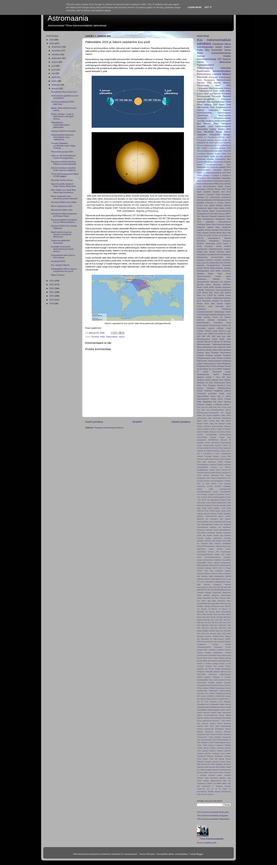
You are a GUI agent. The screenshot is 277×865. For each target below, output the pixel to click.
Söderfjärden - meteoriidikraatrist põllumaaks (60, 125)
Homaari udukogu (219, 505)
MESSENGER (222, 590)
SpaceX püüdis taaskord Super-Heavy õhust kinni (63, 185)
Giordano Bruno (206, 497)
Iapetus (217, 511)
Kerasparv (226, 99)
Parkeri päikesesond (223, 655)
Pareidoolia (212, 655)
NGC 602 (210, 622)
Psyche (206, 268)
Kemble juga (218, 535)
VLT (206, 197)
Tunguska (212, 751)
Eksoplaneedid (203, 96)
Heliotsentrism (222, 503)
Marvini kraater (210, 603)
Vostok (215, 772)
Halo (229, 500)
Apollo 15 (207, 429)
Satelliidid (201, 102)
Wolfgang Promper (223, 786)
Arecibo (213, 233)
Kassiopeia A (224, 320)
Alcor (210, 418)
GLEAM (210, 486)
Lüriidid (212, 263)
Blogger (199, 854)
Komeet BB (201, 546)
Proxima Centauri (224, 358)
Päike (102, 337)
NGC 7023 (227, 625)
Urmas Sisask (225, 762)
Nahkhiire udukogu (204, 350)
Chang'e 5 (216, 175)
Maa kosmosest (216, 88)
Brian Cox (201, 295)
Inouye (215, 317)
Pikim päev (207, 661)
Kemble (209, 535)
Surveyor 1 (217, 721)
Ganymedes (202, 129)
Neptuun (227, 110)
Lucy (199, 263)
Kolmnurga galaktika (205, 159)
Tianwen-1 (201, 195)
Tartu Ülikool (217, 740)
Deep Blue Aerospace (206, 462)
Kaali (229, 522)
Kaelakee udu (215, 527)
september (57, 58)
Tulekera (213, 748)
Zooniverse (201, 789)
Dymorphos (201, 178)
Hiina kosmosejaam (205, 181)
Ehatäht (212, 472)
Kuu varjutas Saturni (60, 265)
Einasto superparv (222, 472)
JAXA (228, 129)
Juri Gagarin (225, 317)
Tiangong (212, 385)
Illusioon (206, 513)
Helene (213, 503)
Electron (206, 475)
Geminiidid (202, 118)
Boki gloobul (225, 293)
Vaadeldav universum (223, 764)
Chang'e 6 (226, 175)
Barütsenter (215, 442)
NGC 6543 (210, 625)
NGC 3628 (217, 347)
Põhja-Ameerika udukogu (220, 268)
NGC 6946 (218, 625)
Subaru (211, 274)
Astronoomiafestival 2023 (207, 200)
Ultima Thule (211, 225)
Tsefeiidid (227, 745)
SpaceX (227, 59)
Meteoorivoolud (224, 80)
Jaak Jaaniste (225, 519)
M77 (209, 590)
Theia (204, 385)
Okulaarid (227, 641)
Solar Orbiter (215, 271)
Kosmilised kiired (222, 323)
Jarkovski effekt (202, 522)
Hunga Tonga (207, 508)
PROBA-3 (220, 650)
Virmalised (226, 94)
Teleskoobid (202, 115)
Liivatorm (207, 579)
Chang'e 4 (207, 175)
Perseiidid (216, 96)
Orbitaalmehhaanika (204, 647)
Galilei (211, 489)
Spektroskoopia (203, 374)
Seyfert (205, 372)
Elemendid (214, 475)
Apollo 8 (200, 432)
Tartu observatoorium (204, 740)
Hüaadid (216, 508)
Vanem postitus (180, 421)
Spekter (214, 712)
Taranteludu (227, 737)
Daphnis (228, 459)
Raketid (217, 94)
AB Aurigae (226, 413)
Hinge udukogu (203, 317)
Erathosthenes (221, 478)
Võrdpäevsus (201, 783)
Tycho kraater (225, 753)
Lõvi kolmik (218, 334)
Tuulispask (216, 753)
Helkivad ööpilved (223, 205)
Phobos (218, 189)
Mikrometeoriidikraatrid (222, 344)
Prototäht (227, 162)
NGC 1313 (214, 620)
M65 (198, 590)
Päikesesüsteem (205, 65)
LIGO (220, 568)
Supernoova (203, 71)
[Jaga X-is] (117, 332)
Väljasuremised (215, 781)
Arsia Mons (221, 432)
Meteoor (227, 83)
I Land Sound (225, 508)
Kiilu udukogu (225, 156)
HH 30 (201, 500)
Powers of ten (225, 663)
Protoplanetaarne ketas (206, 358)
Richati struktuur (203, 688)
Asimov (228, 432)
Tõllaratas (208, 391)
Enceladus (201, 241)
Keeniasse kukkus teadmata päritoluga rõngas (64, 215)
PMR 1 (206, 650)
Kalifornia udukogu (206, 320)
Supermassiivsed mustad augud (214, 276)
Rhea (208, 366)
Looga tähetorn (216, 579)
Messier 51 (226, 609)
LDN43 (214, 568)
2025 (52, 43)
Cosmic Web (226, 456)
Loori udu (209, 214)
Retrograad (201, 685)
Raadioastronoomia (214, 165)
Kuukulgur (227, 557)
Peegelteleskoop (213, 265)
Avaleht (137, 421)
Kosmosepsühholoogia (205, 554)
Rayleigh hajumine (215, 682)
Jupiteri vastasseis (207, 110)
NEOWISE (208, 132)
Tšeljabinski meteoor (222, 391)
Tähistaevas (202, 88)
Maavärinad (217, 592)
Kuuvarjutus (209, 80)
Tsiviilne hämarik (203, 748)
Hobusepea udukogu (205, 140)
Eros (229, 478)
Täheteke (216, 279)
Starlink (216, 374)
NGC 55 (204, 622)
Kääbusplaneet (214, 565)
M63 (229, 587)
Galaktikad (217, 44)
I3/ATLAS (200, 511)
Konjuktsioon (220, 159)
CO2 (216, 448)
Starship (200, 83)
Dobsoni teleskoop (224, 464)
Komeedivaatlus (203, 323)
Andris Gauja (209, 423)
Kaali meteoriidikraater (205, 524)
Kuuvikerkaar (208, 560)
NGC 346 (222, 620)
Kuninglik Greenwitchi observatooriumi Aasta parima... (62, 249)
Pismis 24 (215, 661)
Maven (218, 603)
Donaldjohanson (202, 470)
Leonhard (209, 260)
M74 (205, 590)
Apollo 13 (200, 429)
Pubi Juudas (219, 666)
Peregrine (227, 355)
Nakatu (199, 631)
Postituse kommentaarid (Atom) (108, 428)
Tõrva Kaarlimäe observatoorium (214, 222)
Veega (212, 396)
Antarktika (207, 426)
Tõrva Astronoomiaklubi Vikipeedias (213, 819)
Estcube (200, 481)
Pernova (200, 661)
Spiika (219, 712)
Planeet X (200, 663)
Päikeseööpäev (225, 674)
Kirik (213, 541)
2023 (52, 284)
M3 (225, 263)
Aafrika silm (201, 415)
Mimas (199, 347)
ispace (208, 285)
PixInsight (222, 661)
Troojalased (219, 745)
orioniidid (214, 230)
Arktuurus (212, 432)
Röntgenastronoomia (223, 693)
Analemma (226, 287)
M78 (212, 590)
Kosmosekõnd (202, 325)
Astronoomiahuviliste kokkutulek (209, 151)
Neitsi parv (219, 631)
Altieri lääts (220, 421)
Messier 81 (208, 342)
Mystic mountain (217, 617)
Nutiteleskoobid (218, 636)
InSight (199, 252)
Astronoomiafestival (215, 102)
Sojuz (199, 219)
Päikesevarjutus (205, 68)
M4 (222, 587)
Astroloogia (209, 290)
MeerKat (200, 342)
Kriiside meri (219, 554)
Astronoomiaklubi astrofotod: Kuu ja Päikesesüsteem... (64, 221)
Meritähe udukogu (203, 606)
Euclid (217, 154)
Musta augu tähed (203, 617)
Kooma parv (226, 546)
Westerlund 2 (207, 786)
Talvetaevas (201, 279)
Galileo (206, 156)
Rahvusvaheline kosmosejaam (214, 113)
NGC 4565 (226, 347)
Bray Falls (227, 233)
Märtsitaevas (208, 347)
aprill (54, 77)
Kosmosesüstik (217, 257)
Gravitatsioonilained (205, 312)
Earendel (200, 472)
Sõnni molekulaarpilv (223, 726)
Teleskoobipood (220, 742)
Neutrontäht (218, 162)
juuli (54, 66)
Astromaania (68, 18)
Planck (228, 661)
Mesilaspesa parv (217, 606)
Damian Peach (214, 459)
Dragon (212, 470)
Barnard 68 (226, 440)
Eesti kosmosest (204, 301)
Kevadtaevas (226, 255)
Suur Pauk (226, 192)
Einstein (227, 238)
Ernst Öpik (210, 304)
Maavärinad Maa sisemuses (64, 92)
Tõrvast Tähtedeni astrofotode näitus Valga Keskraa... (63, 145)
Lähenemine (209, 582)
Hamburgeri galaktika (208, 315)
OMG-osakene (218, 639)
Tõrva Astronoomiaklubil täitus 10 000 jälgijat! (64, 175)
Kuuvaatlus (201, 328)
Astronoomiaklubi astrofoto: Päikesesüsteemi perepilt (63, 163)
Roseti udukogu (218, 366)
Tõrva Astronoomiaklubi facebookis (213, 812)
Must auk (208, 94)
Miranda (212, 612)
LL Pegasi (227, 568)
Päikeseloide (202, 361)
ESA (209, 178)
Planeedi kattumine (217, 216)
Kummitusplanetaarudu (213, 557)
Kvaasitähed (226, 560)
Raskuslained (201, 682)
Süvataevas (201, 734)
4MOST (228, 410)
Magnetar (200, 265)
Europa (200, 205)
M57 (208, 336)
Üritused (210, 794)
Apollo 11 (201, 173)
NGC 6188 (201, 625)
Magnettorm (226, 592)
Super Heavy (224, 274)
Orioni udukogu (204, 104)
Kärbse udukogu (213, 563)
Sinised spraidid (225, 707)
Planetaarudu (203, 85)
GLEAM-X (217, 486)
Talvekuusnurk (202, 737)
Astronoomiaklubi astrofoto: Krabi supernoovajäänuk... (64, 169)
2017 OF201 (222, 407)
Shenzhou (227, 702)
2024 (52, 281)
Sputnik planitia (225, 715)
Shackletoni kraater (221, 372)
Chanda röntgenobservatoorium (218, 298)
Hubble (222, 208)
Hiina (209, 83)
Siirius (228, 216)
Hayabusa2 (222, 315)
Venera (207, 230)
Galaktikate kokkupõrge (221, 178)
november (56, 50)
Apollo (222, 91)
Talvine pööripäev (214, 737)
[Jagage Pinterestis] (123, 332)
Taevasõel (227, 734)
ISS (219, 59)
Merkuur (226, 74)
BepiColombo (225, 115)
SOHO (203, 696)
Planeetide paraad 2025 (62, 152)
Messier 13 (205, 609)
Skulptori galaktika (213, 710)
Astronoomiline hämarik (206, 437)
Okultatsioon (201, 644)
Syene (219, 723)
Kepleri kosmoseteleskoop (220, 211)
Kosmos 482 (213, 552)
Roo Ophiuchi (210, 693)
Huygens (227, 249)
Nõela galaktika (224, 350)
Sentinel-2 (214, 699)
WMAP (219, 783)
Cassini (200, 94)
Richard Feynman (224, 685)
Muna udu (217, 614)
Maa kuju (221, 336)
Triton (228, 219)
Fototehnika (201, 486)
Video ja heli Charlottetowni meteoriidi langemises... (63, 157)
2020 (52, 296)
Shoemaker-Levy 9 (204, 704)
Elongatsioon (201, 478)
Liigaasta (200, 579)
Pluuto (219, 132)
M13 (222, 263)
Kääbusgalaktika (202, 565)
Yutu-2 (220, 402)
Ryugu (199, 369)
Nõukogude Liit (206, 639)
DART (228, 137)
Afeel (199, 233)
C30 (212, 448)
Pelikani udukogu (225, 658)
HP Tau (207, 500)
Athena (205, 293)
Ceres (217, 453)
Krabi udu (227, 140)
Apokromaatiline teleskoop (221, 426)
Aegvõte (218, 287)
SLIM (229, 189)
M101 (216, 214)
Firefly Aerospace (205, 246)
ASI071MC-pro (225, 230)
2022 (52, 288)
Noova (221, 214)
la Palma (223, 789)
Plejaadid (226, 96)
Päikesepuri (213, 674)
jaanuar (55, 88)
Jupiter (218, 47)
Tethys (228, 742)
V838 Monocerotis (203, 764)
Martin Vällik (225, 339)
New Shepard (211, 633)
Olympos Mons (203, 353)
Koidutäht (204, 543)
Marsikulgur (208, 162)
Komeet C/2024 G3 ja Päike (63, 202)
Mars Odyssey (220, 598)
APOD (211, 287)
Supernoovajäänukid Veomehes (60, 241)
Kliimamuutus (202, 257)
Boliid (228, 91)
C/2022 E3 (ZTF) (204, 236)
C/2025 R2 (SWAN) (215, 295)
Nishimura (200, 636)
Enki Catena (211, 478)
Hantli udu (214, 156)
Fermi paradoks (224, 483)
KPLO (225, 522)
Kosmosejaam (226, 552)
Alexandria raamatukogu (222, 418)
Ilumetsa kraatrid (216, 513)
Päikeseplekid (205, 91)
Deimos (228, 203)
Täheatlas (210, 388)
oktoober (56, 54)
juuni (54, 70)
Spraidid (216, 192)
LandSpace (219, 571)
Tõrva (219, 145)
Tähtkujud (227, 756)
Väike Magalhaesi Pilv (206, 402)
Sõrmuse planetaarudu (205, 729)
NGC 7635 (218, 628)
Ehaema (206, 472)
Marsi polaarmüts (218, 601)
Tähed (200, 62)
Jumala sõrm (217, 522)
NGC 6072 (219, 622)
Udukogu (200, 197)
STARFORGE (220, 696)
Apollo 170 (221, 429)
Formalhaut (201, 309)
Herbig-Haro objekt (205, 208)
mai (54, 73)
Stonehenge (226, 718)
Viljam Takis (208, 772)
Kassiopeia (227, 533)
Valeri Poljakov (221, 767)
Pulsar (199, 165)
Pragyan (209, 666)
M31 (229, 263)
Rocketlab (200, 693)
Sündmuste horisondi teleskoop (218, 732)
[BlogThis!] (115, 332)
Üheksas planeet (222, 404)
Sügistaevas (220, 219)
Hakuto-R (223, 500)
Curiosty (220, 203)
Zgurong (227, 402)
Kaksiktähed (202, 255)
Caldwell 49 (201, 451)
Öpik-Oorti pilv (202, 794)
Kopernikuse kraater (205, 549)
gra (208, 789)
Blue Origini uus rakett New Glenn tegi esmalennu (63, 191)
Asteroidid (225, 68)
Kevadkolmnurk (213, 255)
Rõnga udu (207, 369)
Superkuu (227, 143)
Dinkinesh (213, 464)
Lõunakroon (217, 584)
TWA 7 (208, 734)
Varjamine (214, 282)
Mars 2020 (223, 85)
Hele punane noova (204, 503)
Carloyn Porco (225, 451)
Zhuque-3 (201, 404)
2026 (52, 40)
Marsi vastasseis (215, 143)
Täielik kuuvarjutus (223, 195)
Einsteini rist (217, 301)
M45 (203, 336)
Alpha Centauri (58, 275)
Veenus (201, 56)
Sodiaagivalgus (203, 271)
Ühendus (216, 285)
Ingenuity (218, 140)
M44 (225, 587)
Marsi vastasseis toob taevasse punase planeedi (64, 197)
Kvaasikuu (217, 560)
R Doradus (226, 677)
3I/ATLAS (227, 170)
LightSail (228, 576)
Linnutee (216, 74)
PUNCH (228, 650)
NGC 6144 (227, 622)
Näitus (215, 350)
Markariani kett (208, 598)
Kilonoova (208, 541)
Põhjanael (216, 677)
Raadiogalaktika (202, 680)
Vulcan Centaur (224, 399)
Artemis (217, 83)
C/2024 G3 (216, 236)
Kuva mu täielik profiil (206, 843)
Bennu (219, 233)
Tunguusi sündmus (204, 753)
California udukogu (213, 451)
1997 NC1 (204, 407)
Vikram (213, 399)
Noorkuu (208, 636)
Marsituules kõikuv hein (61, 210)
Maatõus (208, 592)
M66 (202, 590)
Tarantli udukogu (211, 380)
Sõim (206, 726)
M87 (214, 336)
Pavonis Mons (202, 658)
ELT (229, 470)
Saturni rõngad (205, 699)
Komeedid (217, 50)
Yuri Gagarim (225, 282)
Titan (216, 124)
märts (54, 81)
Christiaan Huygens (211, 456)
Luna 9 (201, 582)
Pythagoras (201, 671)
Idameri (224, 511)
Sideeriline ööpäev (218, 704)
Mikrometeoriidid (203, 344)
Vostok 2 (221, 772)
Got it (208, 7)
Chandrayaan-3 (214, 238)
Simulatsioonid (214, 707)
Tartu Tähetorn (225, 380)
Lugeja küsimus (218, 331)
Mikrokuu (227, 342)
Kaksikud (209, 530)
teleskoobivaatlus (222, 71)
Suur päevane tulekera (206, 723)
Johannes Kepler (224, 252)
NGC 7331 (210, 628)
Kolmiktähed (226, 543)
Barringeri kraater (203, 442)
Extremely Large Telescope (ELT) (214, 306)
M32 (218, 587)
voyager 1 (210, 404)
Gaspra (215, 492)
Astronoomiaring (225, 434)
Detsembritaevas (203, 464)
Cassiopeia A (209, 453)
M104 (217, 263)
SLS (214, 369)
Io (214, 181)
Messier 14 (216, 609)
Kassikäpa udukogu (214, 533)
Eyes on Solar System (207, 483)
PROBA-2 (213, 650)
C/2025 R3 (207, 448)
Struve (199, 721)
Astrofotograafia (205, 47)
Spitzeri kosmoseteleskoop (207, 715)
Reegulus (227, 682)
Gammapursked (225, 489)
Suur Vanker (226, 721)
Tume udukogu (202, 751)
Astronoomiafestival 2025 (220, 148)
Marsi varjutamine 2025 (62, 206)
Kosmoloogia (201, 552)
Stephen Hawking (203, 718)
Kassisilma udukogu (223, 181)
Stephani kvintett (204, 377)
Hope (216, 208)
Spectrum (206, 712)
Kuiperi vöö (226, 325)
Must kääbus (226, 614)
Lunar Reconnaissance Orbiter (210, 186)
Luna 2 (224, 579)
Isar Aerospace (212, 519)
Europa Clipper (224, 304)
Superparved (207, 721)
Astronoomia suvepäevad (220, 197)
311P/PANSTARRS (217, 410)
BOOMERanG (213, 440)
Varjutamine (214, 134)
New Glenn (201, 633)
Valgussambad (203, 396)
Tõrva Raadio (202, 759)
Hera (229, 315)
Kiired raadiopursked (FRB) (208, 184)
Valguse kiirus (213, 227)
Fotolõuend (226, 309)
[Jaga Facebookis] (120, 332)
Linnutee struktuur (205, 121)
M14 (214, 587)
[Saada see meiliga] (112, 332)
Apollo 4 (228, 429)
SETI (198, 696)
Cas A (199, 453)
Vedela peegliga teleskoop (209, 770)
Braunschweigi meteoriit (212, 445)
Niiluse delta (221, 633)
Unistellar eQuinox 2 (212, 762)
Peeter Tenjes (213, 658)
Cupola (205, 459)
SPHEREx (210, 696)
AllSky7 (199, 421)
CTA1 (220, 448)
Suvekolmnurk (208, 219)
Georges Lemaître (207, 494)
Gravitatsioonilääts (222, 118)
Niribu (229, 633)
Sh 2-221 (204, 702)
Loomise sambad (204, 331)
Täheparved (201, 756)
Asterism (200, 434)
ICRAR (211, 511)
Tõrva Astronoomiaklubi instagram (212, 815)
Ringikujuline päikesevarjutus (220, 691)
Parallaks (215, 353)
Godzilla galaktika (219, 497)
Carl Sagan (219, 104)
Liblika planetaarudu (216, 576)
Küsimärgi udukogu (204, 568)
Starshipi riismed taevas (62, 180)
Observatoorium (207, 641)
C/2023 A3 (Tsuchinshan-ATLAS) (211, 137)
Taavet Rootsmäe (217, 734)
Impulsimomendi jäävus (214, 516)
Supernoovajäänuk (205, 99)
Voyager (227, 134)
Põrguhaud (201, 366)
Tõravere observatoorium (207, 145)
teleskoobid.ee (202, 791)
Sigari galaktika (204, 192)
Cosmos (200, 459)
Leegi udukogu (225, 184)
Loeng (228, 328)
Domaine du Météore (221, 467)
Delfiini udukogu (224, 462)
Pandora (200, 652)
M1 (225, 334)
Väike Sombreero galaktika (215, 778)
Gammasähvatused (204, 492)
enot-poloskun (181, 854)
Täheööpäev (218, 756)
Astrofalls (200, 290)
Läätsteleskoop (220, 582)
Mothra (199, 614)
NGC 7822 (227, 628)
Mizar (218, 612)
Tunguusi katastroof (224, 751)
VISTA (213, 764)
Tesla (199, 385)
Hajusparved (214, 500)
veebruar (56, 85)
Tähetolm (209, 756)
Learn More (195, 7)
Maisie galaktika (203, 595)
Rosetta (228, 366)
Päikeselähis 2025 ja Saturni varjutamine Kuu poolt (64, 270)
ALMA (205, 287)
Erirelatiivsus (214, 241)
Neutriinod (227, 631)
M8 (216, 590)
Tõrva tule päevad (216, 759)
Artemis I (205, 148)
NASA (228, 102)
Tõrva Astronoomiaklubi (219, 126)
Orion (199, 80)
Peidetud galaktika (213, 355)
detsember (57, 47)
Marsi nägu (206, 601)
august (55, 62)
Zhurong (200, 285)
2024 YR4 (205, 410)
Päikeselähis (112, 337)
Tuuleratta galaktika (218, 167)
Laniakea (206, 573)
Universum (220, 225)
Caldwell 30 (227, 448)
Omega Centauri (222, 644)
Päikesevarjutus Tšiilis (212, 364)
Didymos (210, 154)
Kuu (200, 40)
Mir (207, 612)
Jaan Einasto (202, 211)
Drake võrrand (221, 470)
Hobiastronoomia (215, 249)
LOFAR (199, 571)
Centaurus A (210, 203)
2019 (52, 300)
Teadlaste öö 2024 (207, 742)
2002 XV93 (213, 407)
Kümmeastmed (225, 565)
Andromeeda (225, 77)
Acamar (209, 415)
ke (212, 789)
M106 (211, 587)
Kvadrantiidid (201, 563)
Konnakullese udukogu (213, 546)
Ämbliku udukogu (214, 791)
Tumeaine (210, 195)
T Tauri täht (219, 377)
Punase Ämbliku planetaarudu (220, 669)
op (230, 789)
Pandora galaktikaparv (214, 652)
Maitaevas (215, 595)
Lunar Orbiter (208, 334)
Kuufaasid (201, 214)
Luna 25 (204, 263)
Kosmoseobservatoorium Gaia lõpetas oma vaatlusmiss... (62, 137)
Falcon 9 (227, 244)
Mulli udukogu (208, 614)
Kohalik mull (220, 541)
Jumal (211, 522)
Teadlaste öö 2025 (205, 383)
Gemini (219, 246)
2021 (52, 292)
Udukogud (201, 225)
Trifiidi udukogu (208, 745)
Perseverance (204, 74)
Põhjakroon (226, 364)
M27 (229, 334)
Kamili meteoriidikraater (222, 530)
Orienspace (218, 647)
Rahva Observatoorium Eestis (220, 680)
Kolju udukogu (215, 543)
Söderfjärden (219, 729)
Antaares (205, 233)
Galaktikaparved (223, 107)
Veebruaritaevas (225, 770)
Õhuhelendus (226, 791)
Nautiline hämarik (209, 631)
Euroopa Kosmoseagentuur (213, 481)
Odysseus (205, 216)
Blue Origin (214, 293)
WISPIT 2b (211, 783)
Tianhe (199, 745)
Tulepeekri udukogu (224, 748)
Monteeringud (226, 612)
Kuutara (199, 560)
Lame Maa (208, 571)
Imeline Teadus (216, 129)
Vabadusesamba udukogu (206, 767)
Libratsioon (226, 260)
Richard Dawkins (211, 685)
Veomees (200, 772)
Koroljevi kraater (224, 549)
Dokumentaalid (202, 467)
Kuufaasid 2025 (58, 261)
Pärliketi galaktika (204, 677)
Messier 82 (218, 342)
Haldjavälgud (219, 312)
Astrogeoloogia (211, 434)
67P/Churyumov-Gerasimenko (207, 413)
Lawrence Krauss (216, 573)
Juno (199, 132)
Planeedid (202, 77)
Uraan (215, 91)
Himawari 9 (208, 505)
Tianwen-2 (221, 385)
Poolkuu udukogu (212, 663)
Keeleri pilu (201, 535)
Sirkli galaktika (202, 710)
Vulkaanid (217, 170)
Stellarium (227, 374)
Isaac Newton (209, 252)
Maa (207, 50)
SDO (224, 189)
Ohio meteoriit (218, 641)
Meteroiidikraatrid (223, 121)
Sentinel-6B (223, 699)
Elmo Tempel (225, 475)
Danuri (222, 459)
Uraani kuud (225, 394)
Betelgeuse (221, 200)
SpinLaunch (227, 712)
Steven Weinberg (216, 718)
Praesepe (200, 666)
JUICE (228, 208)
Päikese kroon (225, 671)
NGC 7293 (201, 628)
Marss (228, 44)
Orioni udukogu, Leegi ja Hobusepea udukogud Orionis (62, 116)
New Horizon (204, 124)
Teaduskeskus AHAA (222, 383)
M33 (198, 336)
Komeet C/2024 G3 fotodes (63, 131)
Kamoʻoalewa (201, 533)
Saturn (122, 337)
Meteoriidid (225, 62)
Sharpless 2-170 (216, 702)
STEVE (219, 369)
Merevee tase (226, 603)
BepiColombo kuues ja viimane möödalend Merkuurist (61, 234)
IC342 (206, 511)
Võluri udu (227, 781)
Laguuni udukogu (215, 328)
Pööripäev (213, 77)
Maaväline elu (202, 143)
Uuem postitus (94, 421)
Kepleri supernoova (214, 538)
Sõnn (212, 726)
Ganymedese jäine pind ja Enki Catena (63, 256)
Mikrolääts (200, 612)
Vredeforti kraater (215, 775)
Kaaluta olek (218, 524)
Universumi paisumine (207, 394)
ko (216, 789)
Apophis (206, 432)
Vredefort (203, 775)
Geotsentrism (219, 494)
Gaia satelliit (209, 205)
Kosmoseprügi (214, 325)
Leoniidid (217, 260)
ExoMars (227, 481)
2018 (52, 303)
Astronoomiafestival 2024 (216, 173)
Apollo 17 (214, 429)
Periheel (95, 337)
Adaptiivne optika (219, 415)
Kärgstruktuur (226, 563)
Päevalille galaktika (212, 671)
